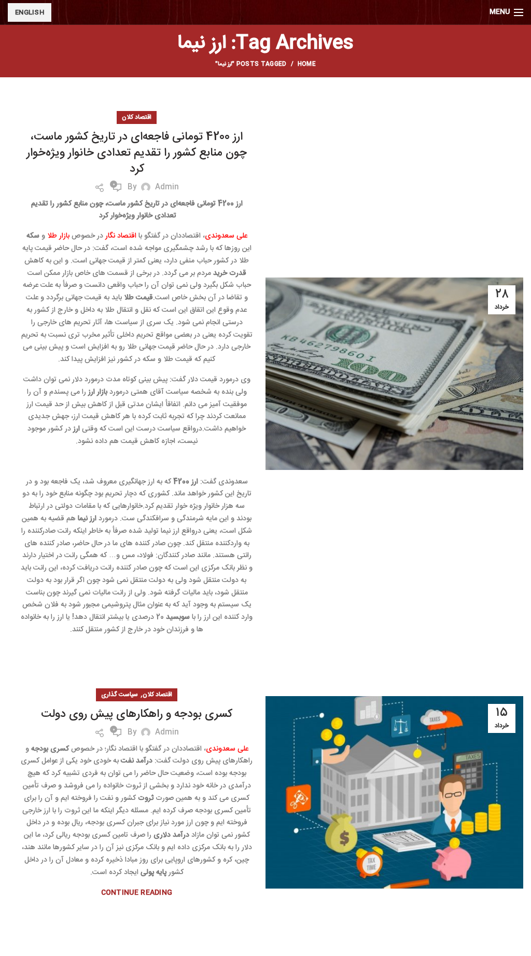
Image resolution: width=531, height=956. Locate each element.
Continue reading (137, 893)
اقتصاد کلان (136, 117)
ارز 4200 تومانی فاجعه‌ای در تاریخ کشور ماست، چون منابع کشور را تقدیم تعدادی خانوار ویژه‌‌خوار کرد (136, 153)
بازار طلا (58, 236)
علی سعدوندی (226, 236)
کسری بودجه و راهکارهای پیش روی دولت (136, 714)
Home (307, 64)
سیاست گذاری (119, 694)
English (29, 12)
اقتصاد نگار (120, 236)
